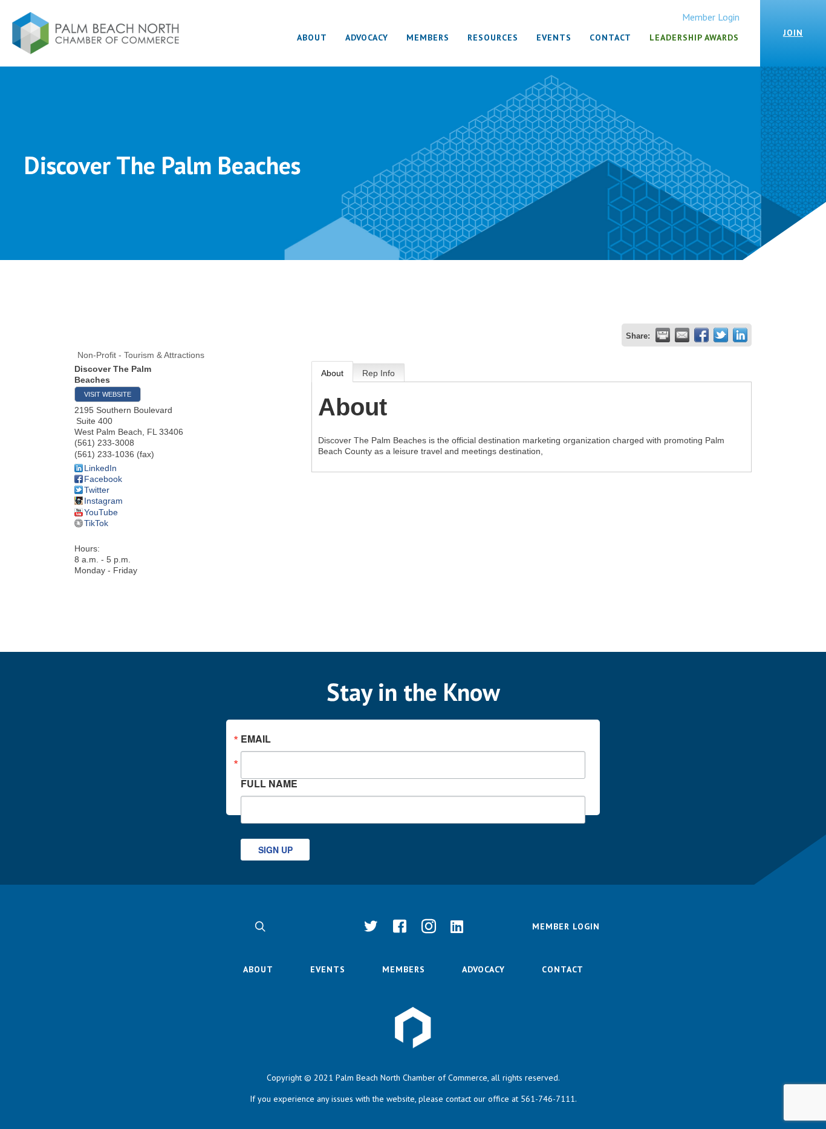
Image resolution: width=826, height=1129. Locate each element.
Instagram (103, 501)
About (332, 373)
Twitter (96, 490)
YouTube (101, 512)
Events (327, 969)
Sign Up (275, 850)
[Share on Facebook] (701, 335)
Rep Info (378, 373)
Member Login (711, 17)
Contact (563, 969)
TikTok (96, 523)
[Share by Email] (682, 335)
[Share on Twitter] (721, 335)
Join (793, 32)
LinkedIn (100, 468)
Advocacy (483, 969)
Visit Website (107, 394)
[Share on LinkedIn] (740, 335)
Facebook (103, 479)
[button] (260, 926)
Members (403, 969)
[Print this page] (662, 335)
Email (256, 739)
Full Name (269, 782)
